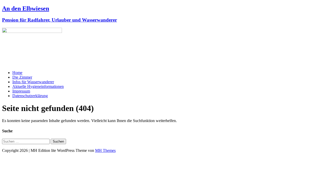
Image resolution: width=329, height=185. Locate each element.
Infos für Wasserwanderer (33, 82)
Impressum (21, 91)
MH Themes (105, 150)
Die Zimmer (22, 77)
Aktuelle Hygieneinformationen (38, 86)
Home (17, 72)
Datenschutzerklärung (30, 96)
